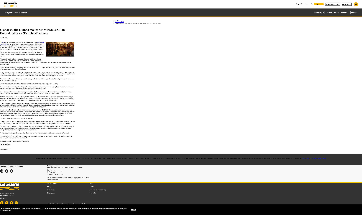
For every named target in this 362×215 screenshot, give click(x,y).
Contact (4, 198)
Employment (51, 193)
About (353, 12)
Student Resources (333, 12)
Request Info (300, 4)
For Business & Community (98, 190)
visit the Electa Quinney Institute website (314, 158)
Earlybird (3, 42)
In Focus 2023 (119, 22)
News (91, 183)
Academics (318, 12)
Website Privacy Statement (55, 204)
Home (117, 20)
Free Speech (50, 190)
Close (133, 209)
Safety (49, 186)
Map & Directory (52, 183)
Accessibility (71, 204)
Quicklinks (345, 4)
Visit (307, 4)
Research (344, 12)
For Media (93, 193)
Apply (317, 4)
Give (312, 4)
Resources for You (332, 4)
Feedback (82, 204)
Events (92, 186)
